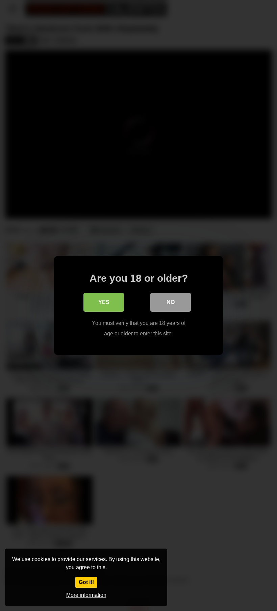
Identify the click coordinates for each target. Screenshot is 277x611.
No (171, 302)
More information (86, 595)
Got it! (86, 582)
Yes (103, 302)
